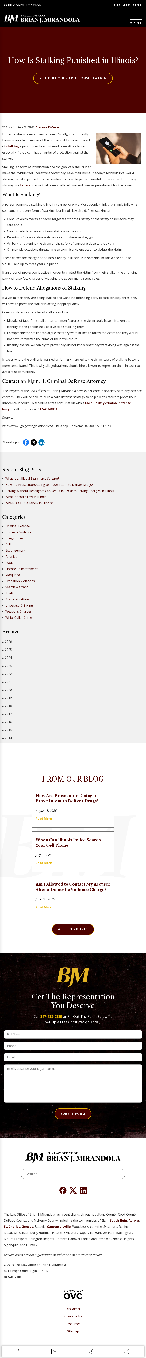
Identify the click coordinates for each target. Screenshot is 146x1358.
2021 (7, 682)
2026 (7, 642)
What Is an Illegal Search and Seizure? (32, 478)
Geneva (27, 1226)
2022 (7, 674)
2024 (7, 658)
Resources (73, 1324)
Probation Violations (20, 581)
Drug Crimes (14, 538)
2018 (7, 706)
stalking (12, 146)
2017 (7, 714)
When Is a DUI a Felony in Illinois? (29, 503)
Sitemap (73, 1331)
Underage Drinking (19, 605)
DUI (8, 544)
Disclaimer (73, 1309)
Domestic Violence (47, 127)
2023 (7, 666)
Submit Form (73, 1114)
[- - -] (136, 17)
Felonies (11, 556)
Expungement (15, 550)
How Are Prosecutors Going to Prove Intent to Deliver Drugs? (49, 485)
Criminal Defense (17, 526)
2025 (7, 650)
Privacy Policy (73, 1316)
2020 (7, 690)
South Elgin (118, 1220)
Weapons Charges (18, 611)
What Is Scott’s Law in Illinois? (26, 497)
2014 (7, 738)
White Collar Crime (18, 617)
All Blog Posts (73, 929)
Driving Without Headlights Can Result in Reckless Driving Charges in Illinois (59, 491)
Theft (9, 593)
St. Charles (12, 1226)
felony (25, 185)
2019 (7, 698)
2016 (7, 722)
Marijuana (12, 575)
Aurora (134, 1220)
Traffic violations (17, 599)
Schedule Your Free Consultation (73, 78)
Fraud (9, 563)
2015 (7, 730)
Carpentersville (59, 1226)
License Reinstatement (21, 569)
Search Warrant (16, 587)
